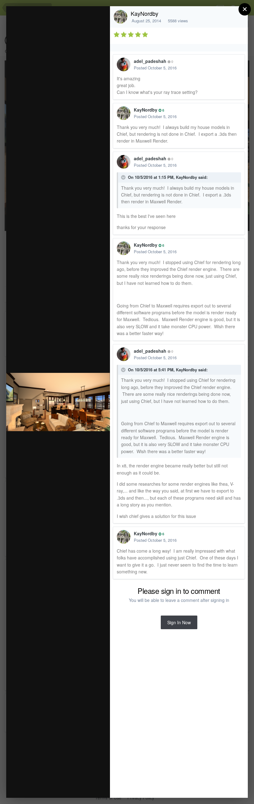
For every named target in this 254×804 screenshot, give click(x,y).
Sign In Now (179, 622)
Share (89, 786)
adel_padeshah (150, 61)
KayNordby (144, 13)
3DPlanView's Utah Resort (70, 23)
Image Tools (47, 786)
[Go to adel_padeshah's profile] (123, 64)
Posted (155, 68)
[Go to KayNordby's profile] (120, 17)
